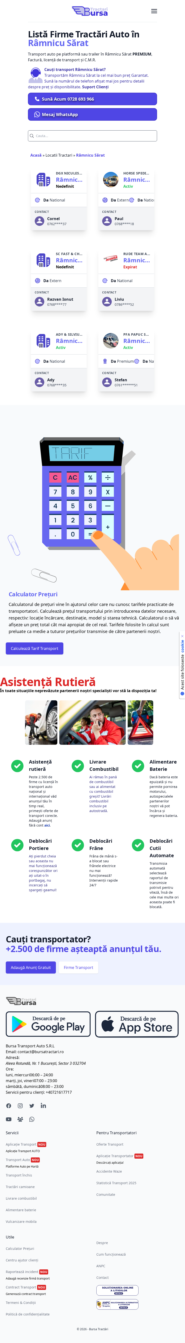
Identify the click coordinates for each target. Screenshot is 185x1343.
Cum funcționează (111, 1254)
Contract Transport (26, 1290)
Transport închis (19, 1175)
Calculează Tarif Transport (34, 648)
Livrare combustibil (21, 1198)
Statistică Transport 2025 (116, 1183)
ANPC (100, 1266)
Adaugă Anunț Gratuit (31, 967)
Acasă (36, 155)
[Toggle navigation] (154, 11)
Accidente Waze (109, 1171)
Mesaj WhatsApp (60, 114)
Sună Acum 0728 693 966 (68, 99)
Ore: (10, 1069)
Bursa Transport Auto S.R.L (30, 1046)
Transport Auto (22, 1163)
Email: (11, 1051)
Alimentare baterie (21, 1210)
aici (47, 825)
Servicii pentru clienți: (25, 1092)
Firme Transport (78, 967)
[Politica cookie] (182, 636)
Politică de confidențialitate (28, 1314)
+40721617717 (59, 1092)
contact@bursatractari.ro (41, 1051)
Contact (102, 1277)
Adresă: (13, 1057)
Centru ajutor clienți (22, 1260)
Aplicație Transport (25, 1147)
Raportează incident (28, 1274)
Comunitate (105, 1194)
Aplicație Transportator (119, 1159)
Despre (102, 1242)
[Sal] (137, 1304)
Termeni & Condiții (21, 1302)
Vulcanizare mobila (21, 1221)
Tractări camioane (20, 1186)
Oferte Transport (109, 1144)
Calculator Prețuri (20, 1248)
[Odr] (137, 1290)
